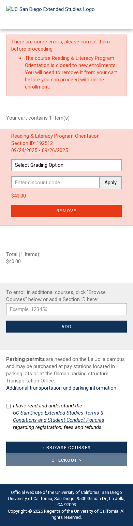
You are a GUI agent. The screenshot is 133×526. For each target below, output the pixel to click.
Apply (110, 182)
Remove (66, 210)
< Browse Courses (66, 447)
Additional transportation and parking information (61, 388)
